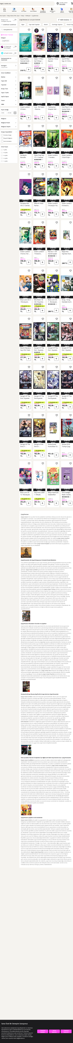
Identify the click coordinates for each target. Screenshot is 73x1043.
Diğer (22, 24)
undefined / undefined (9, 24)
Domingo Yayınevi (57, 24)
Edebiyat (28, 15)
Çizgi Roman (35, 15)
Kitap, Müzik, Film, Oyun (13, 15)
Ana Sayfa (3, 15)
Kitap (22, 15)
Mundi (46, 24)
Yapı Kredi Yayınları (34, 24)
